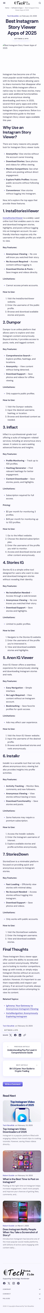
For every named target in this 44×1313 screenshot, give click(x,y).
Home (7, 8)
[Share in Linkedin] (20, 1035)
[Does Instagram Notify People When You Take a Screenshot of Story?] (22, 1211)
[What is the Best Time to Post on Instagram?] (22, 1161)
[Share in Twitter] (10, 1035)
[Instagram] (13, 1283)
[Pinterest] (18, 1283)
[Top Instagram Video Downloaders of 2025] (22, 1111)
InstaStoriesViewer (13, 218)
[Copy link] (24, 1035)
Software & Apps (17, 8)
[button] (4, 3)
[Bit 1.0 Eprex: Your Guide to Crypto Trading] (22, 1068)
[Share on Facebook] (15, 1035)
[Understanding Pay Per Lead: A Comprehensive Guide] (22, 1050)
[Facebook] (4, 1283)
